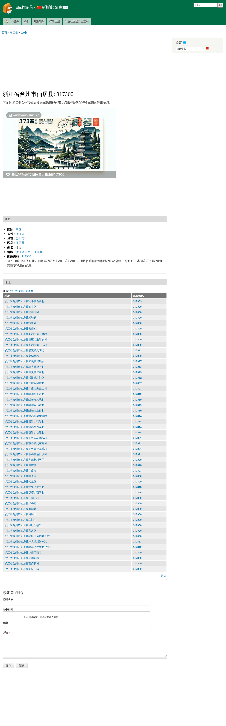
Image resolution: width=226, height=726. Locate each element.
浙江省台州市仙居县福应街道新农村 (26, 339)
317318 (137, 465)
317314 (137, 416)
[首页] (8, 9)
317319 (137, 394)
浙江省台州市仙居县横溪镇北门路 (24, 377)
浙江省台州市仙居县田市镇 (20, 465)
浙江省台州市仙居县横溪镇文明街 (24, 350)
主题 (5, 622)
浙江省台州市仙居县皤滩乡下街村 (24, 394)
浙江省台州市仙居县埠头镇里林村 (24, 372)
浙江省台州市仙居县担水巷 (20, 323)
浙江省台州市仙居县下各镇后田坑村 (26, 454)
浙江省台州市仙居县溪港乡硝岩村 (24, 421)
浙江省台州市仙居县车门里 (20, 519)
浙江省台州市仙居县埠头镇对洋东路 (26, 541)
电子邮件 (8, 609)
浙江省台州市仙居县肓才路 (20, 530)
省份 (16, 21)
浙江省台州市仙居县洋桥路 (20, 503)
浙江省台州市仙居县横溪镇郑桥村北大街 (28, 547)
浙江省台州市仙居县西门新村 (22, 563)
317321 (137, 438)
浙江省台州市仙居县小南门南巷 (23, 552)
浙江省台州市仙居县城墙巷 (20, 317)
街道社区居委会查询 (77, 21)
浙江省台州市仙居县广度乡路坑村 (24, 383)
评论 (6, 632)
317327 (137, 361)
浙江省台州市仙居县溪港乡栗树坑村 (26, 416)
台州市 (20, 238)
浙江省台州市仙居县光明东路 (22, 558)
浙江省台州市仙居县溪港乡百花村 (24, 427)
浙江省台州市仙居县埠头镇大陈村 (24, 487)
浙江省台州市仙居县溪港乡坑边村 (24, 432)
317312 (137, 350)
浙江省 (20, 234)
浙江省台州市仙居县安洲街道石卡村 (26, 345)
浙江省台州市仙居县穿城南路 (22, 355)
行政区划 (54, 21)
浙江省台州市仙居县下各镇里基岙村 (26, 448)
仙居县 (20, 243)
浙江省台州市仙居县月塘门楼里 (23, 525)
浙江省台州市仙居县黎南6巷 (21, 328)
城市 (26, 21)
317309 (137, 301)
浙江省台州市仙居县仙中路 (20, 306)
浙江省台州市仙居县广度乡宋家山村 (26, 388)
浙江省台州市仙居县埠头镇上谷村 (24, 366)
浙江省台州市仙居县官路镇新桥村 (24, 301)
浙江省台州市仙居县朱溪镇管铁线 (24, 361)
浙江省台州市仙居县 (29, 252)
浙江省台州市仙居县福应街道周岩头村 (27, 536)
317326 (137, 492)
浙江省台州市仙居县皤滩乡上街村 (24, 410)
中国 (19, 229)
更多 (164, 576)
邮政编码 (39, 21)
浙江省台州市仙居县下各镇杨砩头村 (26, 438)
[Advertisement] (85, 60)
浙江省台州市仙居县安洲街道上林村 (26, 334)
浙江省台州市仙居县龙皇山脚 (22, 569)
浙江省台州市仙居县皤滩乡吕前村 (24, 405)
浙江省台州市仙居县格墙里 (20, 514)
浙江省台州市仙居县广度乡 (20, 470)
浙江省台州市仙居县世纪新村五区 (24, 459)
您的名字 (8, 599)
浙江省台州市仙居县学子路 (20, 476)
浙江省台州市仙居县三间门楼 (22, 498)
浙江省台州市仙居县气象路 (20, 481)
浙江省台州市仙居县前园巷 (20, 508)
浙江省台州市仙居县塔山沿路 (22, 312)
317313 (137, 366)
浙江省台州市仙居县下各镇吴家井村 (26, 443)
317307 (137, 383)
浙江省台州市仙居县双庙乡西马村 (24, 492)
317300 (26, 256)
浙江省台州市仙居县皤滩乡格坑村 (24, 399)
